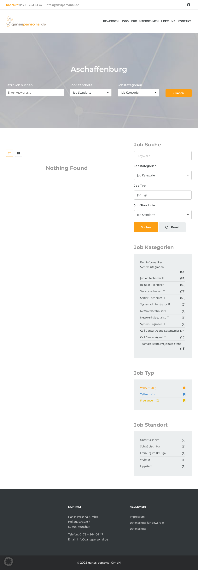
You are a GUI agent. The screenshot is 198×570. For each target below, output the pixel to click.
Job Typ (140, 185)
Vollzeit (148, 388)
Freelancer (149, 400)
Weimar (145, 459)
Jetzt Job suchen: (19, 85)
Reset (174, 227)
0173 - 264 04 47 (31, 5)
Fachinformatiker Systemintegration (152, 264)
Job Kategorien (130, 85)
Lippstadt (146, 466)
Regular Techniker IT (153, 284)
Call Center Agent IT (153, 337)
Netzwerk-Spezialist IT (154, 317)
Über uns (168, 21)
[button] (8, 561)
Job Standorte (81, 85)
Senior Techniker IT (152, 298)
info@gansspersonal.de (62, 5)
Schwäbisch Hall (150, 446)
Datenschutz (138, 528)
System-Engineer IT (152, 324)
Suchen (178, 93)
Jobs (125, 21)
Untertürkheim (149, 440)
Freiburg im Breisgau (153, 453)
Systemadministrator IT (155, 304)
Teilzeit (147, 394)
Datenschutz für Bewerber (147, 522)
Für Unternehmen (145, 21)
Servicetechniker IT (152, 291)
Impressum (137, 516)
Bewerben (111, 21)
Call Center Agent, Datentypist (159, 330)
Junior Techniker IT (152, 278)
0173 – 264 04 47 (91, 534)
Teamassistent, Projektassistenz (160, 344)
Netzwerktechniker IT (154, 311)
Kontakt (184, 21)
